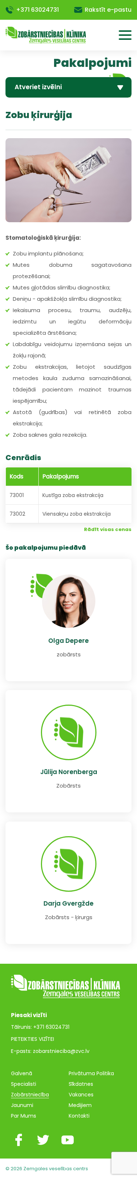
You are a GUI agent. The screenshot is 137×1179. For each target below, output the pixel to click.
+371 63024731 (37, 9)
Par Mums (23, 1115)
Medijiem (80, 1105)
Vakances (81, 1094)
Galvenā (21, 1073)
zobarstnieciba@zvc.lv (61, 1051)
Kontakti (79, 1115)
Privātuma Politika (91, 1073)
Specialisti (23, 1084)
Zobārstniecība (30, 1094)
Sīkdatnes (81, 1084)
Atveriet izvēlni (38, 87)
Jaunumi (22, 1105)
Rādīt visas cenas (108, 529)
